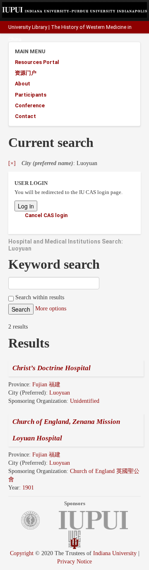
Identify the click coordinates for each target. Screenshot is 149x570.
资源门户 (25, 73)
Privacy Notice (74, 561)
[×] (12, 163)
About (22, 83)
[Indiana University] (74, 543)
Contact (25, 116)
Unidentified (84, 401)
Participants (30, 95)
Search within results (39, 297)
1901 (28, 488)
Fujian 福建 (46, 384)
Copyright (22, 553)
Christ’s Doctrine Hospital (51, 368)
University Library (27, 27)
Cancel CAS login (46, 215)
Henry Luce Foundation (117, 51)
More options (50, 308)
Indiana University (115, 553)
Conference (30, 105)
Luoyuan (59, 393)
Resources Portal (37, 62)
